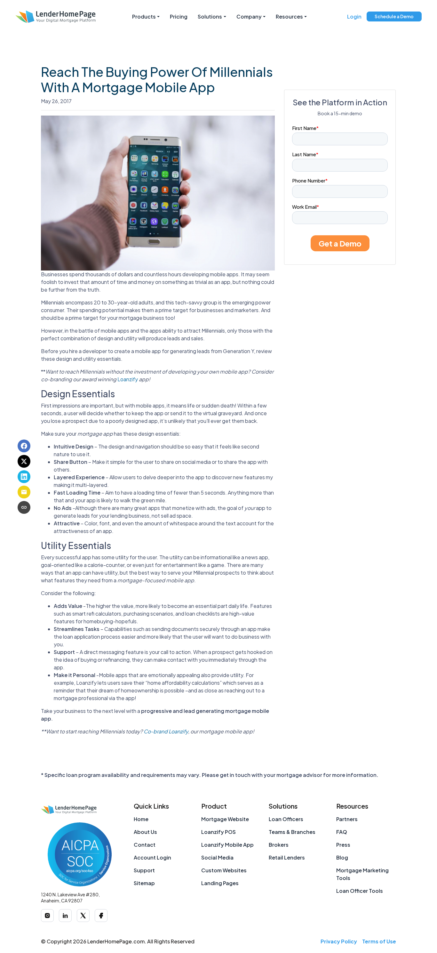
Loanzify (127, 379)
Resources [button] (289, 16)
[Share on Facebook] (24, 446)
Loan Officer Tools (359, 890)
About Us (145, 831)
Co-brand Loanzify (166, 731)
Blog (342, 857)
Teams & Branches (292, 831)
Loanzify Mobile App (227, 844)
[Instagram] (47, 915)
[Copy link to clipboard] (24, 507)
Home (141, 819)
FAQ (341, 831)
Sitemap (144, 883)
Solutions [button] (210, 16)
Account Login (152, 857)
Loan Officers (286, 819)
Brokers (279, 844)
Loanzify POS (218, 831)
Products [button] (144, 16)
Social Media (217, 857)
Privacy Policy (339, 941)
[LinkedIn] (65, 915)
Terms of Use (379, 941)
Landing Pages (220, 883)
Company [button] (249, 16)
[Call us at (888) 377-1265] (340, 16)
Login (354, 16)
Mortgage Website (225, 819)
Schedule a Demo (394, 16)
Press (343, 844)
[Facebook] (101, 915)
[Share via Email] (24, 492)
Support (144, 870)
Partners (347, 819)
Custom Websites (224, 870)
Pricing (178, 16)
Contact (144, 844)
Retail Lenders (287, 857)
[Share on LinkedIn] (24, 476)
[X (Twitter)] (83, 915)
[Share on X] (24, 461)
